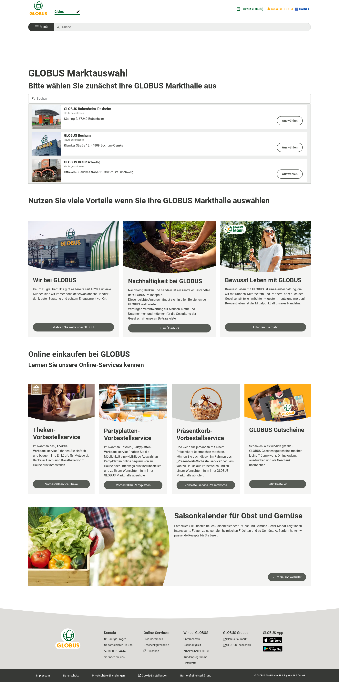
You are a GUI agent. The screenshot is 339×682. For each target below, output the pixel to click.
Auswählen (290, 121)
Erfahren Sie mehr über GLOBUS (73, 327)
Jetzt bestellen (278, 484)
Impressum (43, 675)
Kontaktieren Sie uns (120, 644)
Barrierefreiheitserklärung (195, 675)
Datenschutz (71, 675)
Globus (59, 12)
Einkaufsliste (250, 9)
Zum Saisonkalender (287, 577)
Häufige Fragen (117, 639)
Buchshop (153, 651)
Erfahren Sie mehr (265, 327)
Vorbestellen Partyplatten (133, 485)
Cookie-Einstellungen (154, 675)
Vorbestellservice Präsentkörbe (206, 485)
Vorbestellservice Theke (61, 484)
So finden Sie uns (114, 657)
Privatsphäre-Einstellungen (108, 675)
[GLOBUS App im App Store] (274, 640)
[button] (41, 27)
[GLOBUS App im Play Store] (272, 649)
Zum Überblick (169, 328)
